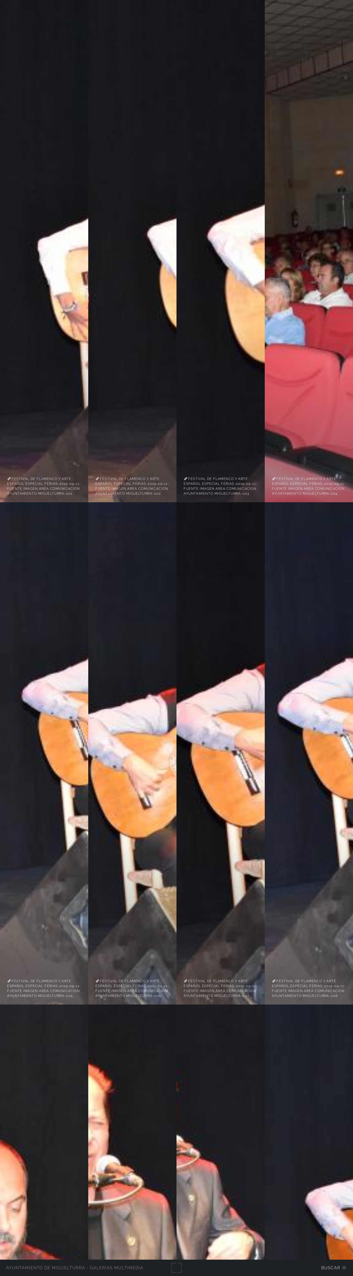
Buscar (330, 1267)
